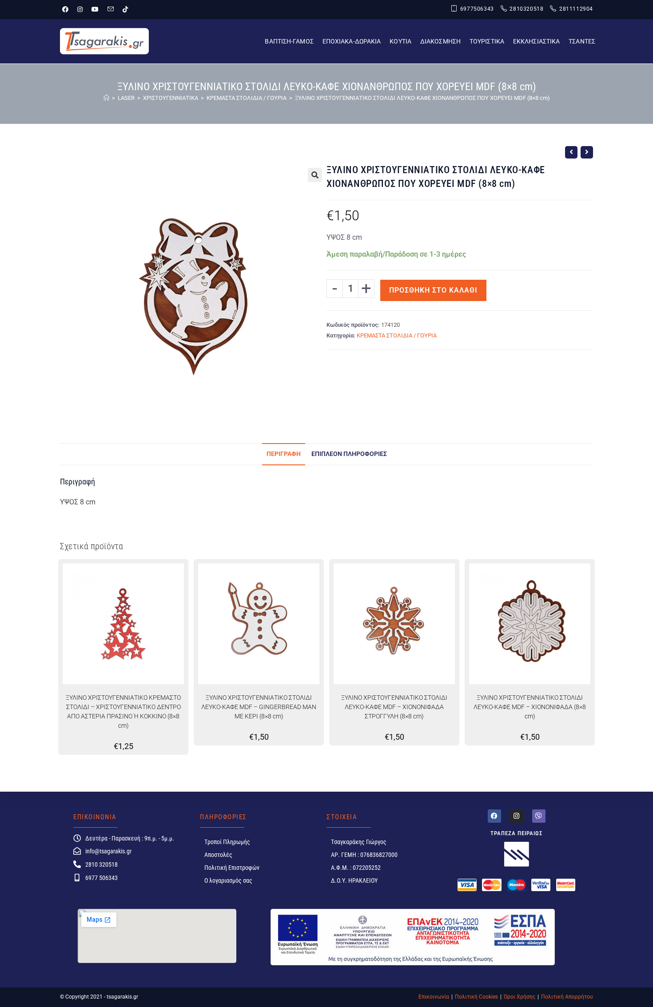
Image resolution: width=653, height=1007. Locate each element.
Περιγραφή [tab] (284, 454)
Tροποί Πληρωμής (227, 841)
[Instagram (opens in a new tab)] (80, 9)
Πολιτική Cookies (476, 997)
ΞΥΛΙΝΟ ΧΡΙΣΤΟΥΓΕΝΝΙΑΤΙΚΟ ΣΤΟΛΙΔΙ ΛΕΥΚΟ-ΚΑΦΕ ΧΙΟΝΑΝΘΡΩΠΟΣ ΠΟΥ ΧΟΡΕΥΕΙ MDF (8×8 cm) (422, 98)
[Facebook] (494, 816)
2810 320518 (101, 864)
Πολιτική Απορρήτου (567, 997)
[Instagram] (516, 816)
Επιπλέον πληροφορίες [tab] (349, 454)
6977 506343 (101, 877)
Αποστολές (218, 854)
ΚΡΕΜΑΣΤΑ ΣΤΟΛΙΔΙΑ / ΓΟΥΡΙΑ (397, 335)
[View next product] (587, 152)
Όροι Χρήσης (519, 997)
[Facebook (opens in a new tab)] (67, 9)
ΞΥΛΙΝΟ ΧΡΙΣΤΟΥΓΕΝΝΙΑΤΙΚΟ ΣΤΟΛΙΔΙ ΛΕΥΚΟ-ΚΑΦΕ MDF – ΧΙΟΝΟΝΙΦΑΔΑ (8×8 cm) (530, 707)
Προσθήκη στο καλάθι (433, 290)
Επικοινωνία (433, 997)
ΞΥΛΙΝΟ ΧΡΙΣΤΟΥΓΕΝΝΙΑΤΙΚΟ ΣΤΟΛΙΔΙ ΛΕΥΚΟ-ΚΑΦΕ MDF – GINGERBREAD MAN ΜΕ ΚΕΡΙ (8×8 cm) (258, 707)
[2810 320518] (77, 864)
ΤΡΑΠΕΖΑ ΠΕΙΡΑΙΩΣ (516, 833)
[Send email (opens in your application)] (110, 9)
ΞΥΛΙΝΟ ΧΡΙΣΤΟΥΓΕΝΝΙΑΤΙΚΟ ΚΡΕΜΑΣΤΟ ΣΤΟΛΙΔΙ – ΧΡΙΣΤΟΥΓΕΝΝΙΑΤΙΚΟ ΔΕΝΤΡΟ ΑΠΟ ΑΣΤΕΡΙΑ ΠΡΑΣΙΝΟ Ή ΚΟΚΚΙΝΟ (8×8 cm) (123, 711)
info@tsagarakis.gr (108, 851)
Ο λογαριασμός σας (228, 880)
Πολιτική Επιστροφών (231, 867)
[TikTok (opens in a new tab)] (125, 9)
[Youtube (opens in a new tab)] (95, 9)
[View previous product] (571, 152)
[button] (315, 175)
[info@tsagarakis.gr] (77, 851)
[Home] (106, 98)
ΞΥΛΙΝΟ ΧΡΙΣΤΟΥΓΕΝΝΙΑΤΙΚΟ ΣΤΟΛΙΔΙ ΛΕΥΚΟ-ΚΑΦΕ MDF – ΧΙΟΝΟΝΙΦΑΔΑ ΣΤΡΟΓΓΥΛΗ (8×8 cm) (394, 707)
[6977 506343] (77, 877)
